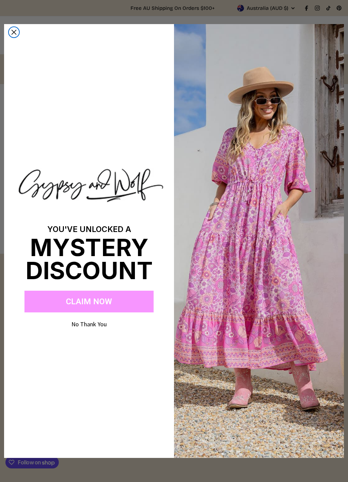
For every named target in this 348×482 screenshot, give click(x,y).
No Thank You (89, 324)
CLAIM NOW (89, 301)
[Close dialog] (13, 32)
